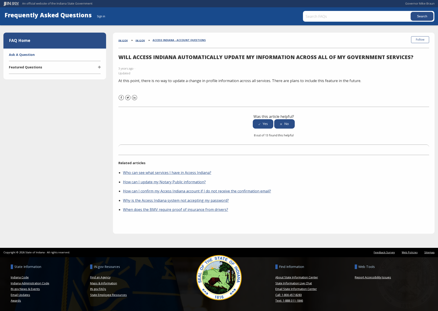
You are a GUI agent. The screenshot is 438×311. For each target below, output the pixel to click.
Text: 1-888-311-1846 (289, 300)
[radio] (263, 124)
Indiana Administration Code (30, 283)
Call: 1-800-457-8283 (288, 295)
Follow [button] (420, 39)
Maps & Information (103, 283)
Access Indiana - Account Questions (179, 40)
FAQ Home (19, 40)
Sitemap (429, 252)
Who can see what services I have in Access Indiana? (167, 172)
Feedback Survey (384, 252)
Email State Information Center (296, 289)
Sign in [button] (101, 16)
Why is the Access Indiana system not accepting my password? (176, 200)
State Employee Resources (108, 295)
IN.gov (123, 40)
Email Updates (20, 295)
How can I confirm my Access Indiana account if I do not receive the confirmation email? (197, 191)
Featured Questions (25, 67)
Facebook (121, 100)
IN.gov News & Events (25, 289)
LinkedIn (134, 100)
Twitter (128, 100)
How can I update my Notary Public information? (164, 181)
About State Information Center (296, 277)
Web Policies (409, 252)
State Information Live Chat (293, 283)
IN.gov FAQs (98, 289)
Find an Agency (100, 277)
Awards (16, 300)
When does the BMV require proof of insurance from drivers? (175, 209)
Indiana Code (20, 277)
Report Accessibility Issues (373, 277)
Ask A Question (22, 54)
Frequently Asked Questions (49, 15)
